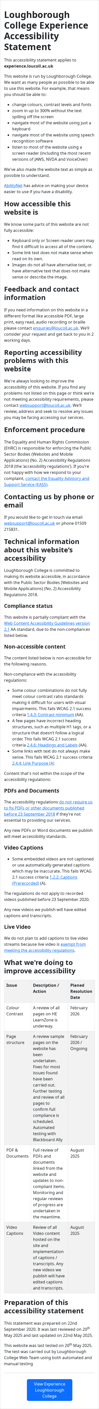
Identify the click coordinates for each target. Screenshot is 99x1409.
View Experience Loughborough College (49, 1390)
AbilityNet (13, 185)
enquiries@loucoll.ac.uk (55, 328)
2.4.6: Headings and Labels (52, 745)
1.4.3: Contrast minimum (50, 714)
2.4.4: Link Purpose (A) (33, 763)
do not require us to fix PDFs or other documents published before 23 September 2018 (48, 808)
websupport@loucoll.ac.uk (45, 405)
